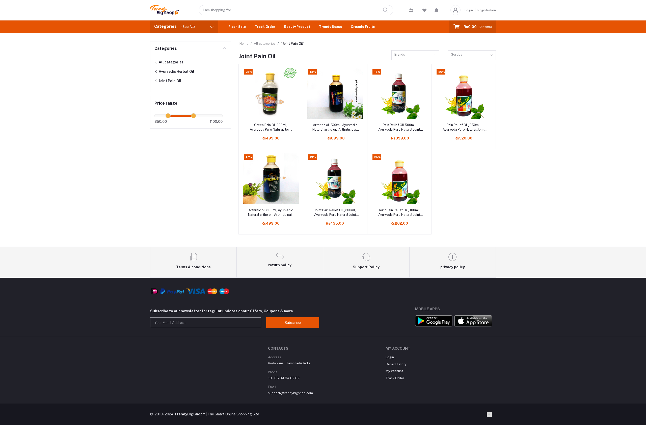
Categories (165, 48)
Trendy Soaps (330, 27)
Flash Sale (237, 27)
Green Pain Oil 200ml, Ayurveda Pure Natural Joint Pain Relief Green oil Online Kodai (271, 127)
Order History (396, 364)
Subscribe (293, 323)
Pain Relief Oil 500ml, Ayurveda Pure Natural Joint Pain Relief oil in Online (399, 127)
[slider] (168, 115)
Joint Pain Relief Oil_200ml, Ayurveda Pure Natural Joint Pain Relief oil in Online (335, 212)
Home (244, 43)
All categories (170, 62)
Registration (486, 10)
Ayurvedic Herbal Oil (176, 71)
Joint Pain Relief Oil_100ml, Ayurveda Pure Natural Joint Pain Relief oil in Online (399, 212)
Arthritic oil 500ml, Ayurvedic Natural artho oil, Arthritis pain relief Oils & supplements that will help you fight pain (335, 127)
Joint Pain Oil (169, 81)
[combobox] (415, 55)
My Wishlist (394, 371)
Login (469, 10)
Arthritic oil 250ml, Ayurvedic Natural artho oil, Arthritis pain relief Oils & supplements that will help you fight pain (271, 212)
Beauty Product (297, 27)
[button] (436, 10)
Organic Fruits (363, 27)
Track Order (265, 27)
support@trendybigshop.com (290, 393)
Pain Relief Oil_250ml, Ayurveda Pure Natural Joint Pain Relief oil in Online (463, 127)
